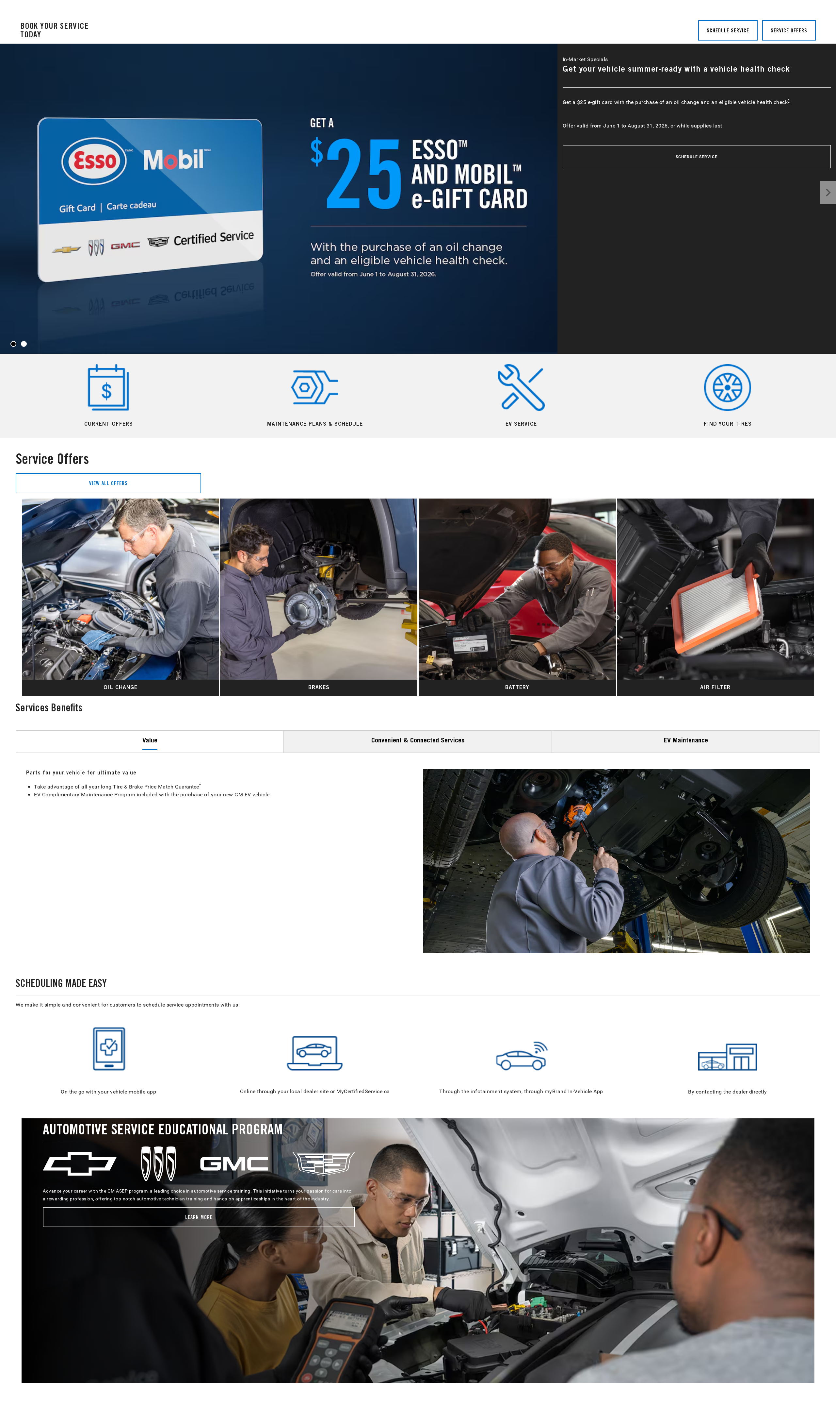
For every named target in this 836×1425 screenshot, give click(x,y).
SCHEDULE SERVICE (696, 156)
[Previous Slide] (30, 597)
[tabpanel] (418, 199)
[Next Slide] (806, 597)
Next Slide (828, 192)
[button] (788, 100)
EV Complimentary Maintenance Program (85, 794)
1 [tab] (13, 344)
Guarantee (188, 786)
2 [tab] (24, 344)
